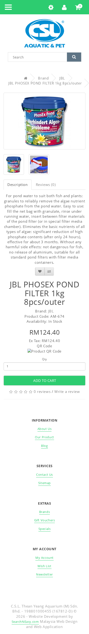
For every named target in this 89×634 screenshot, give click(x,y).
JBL (62, 78)
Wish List (44, 566)
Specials (44, 529)
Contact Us (44, 474)
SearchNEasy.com (25, 621)
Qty (44, 359)
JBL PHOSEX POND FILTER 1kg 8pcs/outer (45, 83)
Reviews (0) (46, 184)
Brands (44, 512)
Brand (43, 78)
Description (17, 184)
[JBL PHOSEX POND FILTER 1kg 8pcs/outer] (44, 121)
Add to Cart (44, 380)
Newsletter (44, 574)
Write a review (67, 391)
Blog (44, 446)
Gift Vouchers (44, 520)
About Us (44, 429)
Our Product (44, 437)
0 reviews (42, 391)
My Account (44, 557)
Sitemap (44, 483)
